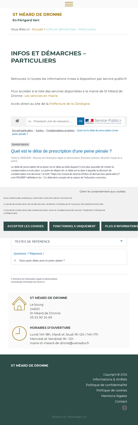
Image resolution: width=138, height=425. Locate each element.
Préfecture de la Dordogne (69, 104)
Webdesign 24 (76, 416)
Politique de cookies (111, 390)
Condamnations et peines (60, 130)
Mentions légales (114, 396)
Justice (40, 130)
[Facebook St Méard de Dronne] (124, 409)
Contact (121, 401)
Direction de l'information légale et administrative (35, 279)
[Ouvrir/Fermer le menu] (69, 4)
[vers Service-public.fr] (103, 121)
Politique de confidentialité (106, 385)
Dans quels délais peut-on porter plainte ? (42, 260)
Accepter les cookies (25, 226)
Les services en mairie (41, 96)
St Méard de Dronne (37, 14)
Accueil (37, 29)
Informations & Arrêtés (110, 379)
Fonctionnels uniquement (74, 226)
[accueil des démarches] (17, 120)
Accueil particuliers (22, 130)
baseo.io (41, 282)
